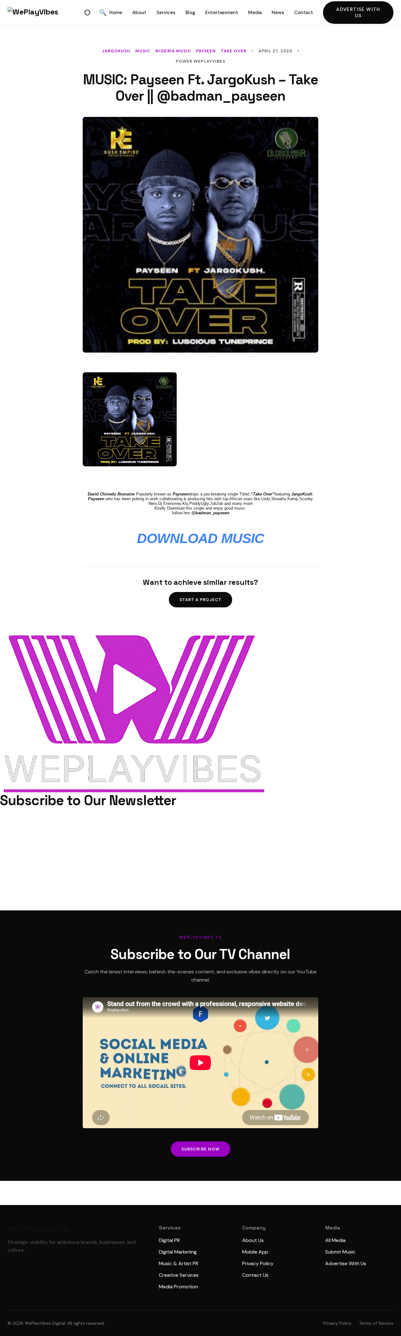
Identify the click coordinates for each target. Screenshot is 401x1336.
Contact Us (255, 1275)
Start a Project (201, 599)
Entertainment (221, 12)
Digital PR (169, 1240)
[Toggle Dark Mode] (87, 12)
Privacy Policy (257, 1263)
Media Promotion (178, 1286)
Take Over (233, 51)
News (278, 12)
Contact (303, 12)
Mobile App (255, 1252)
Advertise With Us (358, 12)
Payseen (206, 51)
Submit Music (340, 1252)
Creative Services (179, 1275)
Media (255, 12)
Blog (190, 12)
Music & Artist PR (178, 1263)
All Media (335, 1240)
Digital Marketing (178, 1252)
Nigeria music (173, 51)
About (139, 12)
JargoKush (116, 51)
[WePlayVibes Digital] (45, 12)
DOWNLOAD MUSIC (200, 538)
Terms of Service (376, 1323)
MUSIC (142, 51)
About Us (253, 1240)
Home (115, 12)
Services (165, 12)
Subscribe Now (200, 1149)
